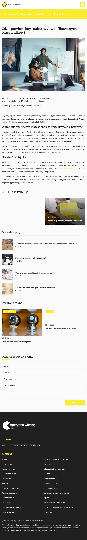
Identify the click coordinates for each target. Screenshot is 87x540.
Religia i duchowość (10, 493)
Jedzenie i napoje (9, 474)
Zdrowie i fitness (9, 512)
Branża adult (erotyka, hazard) (57, 459)
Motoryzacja (7, 479)
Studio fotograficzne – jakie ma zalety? (30, 258)
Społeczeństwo (8, 498)
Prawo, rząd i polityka (53, 483)
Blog (4, 445)
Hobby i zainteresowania (54, 469)
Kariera (47, 474)
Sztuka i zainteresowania (54, 503)
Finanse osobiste (9, 469)
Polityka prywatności (18, 445)
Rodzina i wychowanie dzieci (56, 493)
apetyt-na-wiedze (9, 101)
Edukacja (48, 464)
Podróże (5, 483)
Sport (46, 498)
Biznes (41, 101)
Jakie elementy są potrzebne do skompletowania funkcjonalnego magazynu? (46, 243)
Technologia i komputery (12, 507)
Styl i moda (6, 503)
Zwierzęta (48, 512)
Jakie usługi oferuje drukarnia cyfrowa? (64, 221)
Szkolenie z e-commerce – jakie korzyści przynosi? (35, 288)
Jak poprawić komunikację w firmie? (61, 328)
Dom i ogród (7, 464)
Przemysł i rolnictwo (10, 488)
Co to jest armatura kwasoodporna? (17, 342)
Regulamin (35, 445)
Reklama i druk (50, 488)
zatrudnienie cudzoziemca (67, 169)
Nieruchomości (50, 479)
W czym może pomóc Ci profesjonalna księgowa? (34, 273)
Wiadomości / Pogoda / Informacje (58, 507)
